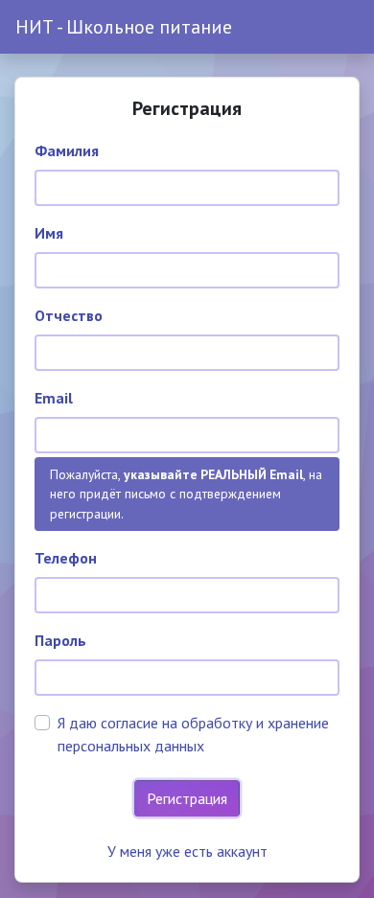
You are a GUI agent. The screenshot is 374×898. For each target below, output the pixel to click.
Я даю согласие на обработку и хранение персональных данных (193, 734)
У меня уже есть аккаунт (187, 851)
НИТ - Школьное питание (123, 26)
